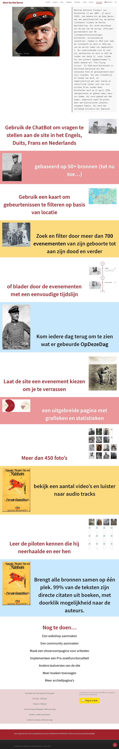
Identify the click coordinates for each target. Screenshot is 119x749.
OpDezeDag (94, 344)
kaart (55, 196)
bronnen (88, 166)
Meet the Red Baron (13, 2)
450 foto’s (56, 457)
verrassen (54, 388)
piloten (37, 543)
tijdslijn (69, 294)
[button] (115, 2)
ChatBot (42, 127)
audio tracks (80, 493)
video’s (84, 486)
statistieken (90, 417)
